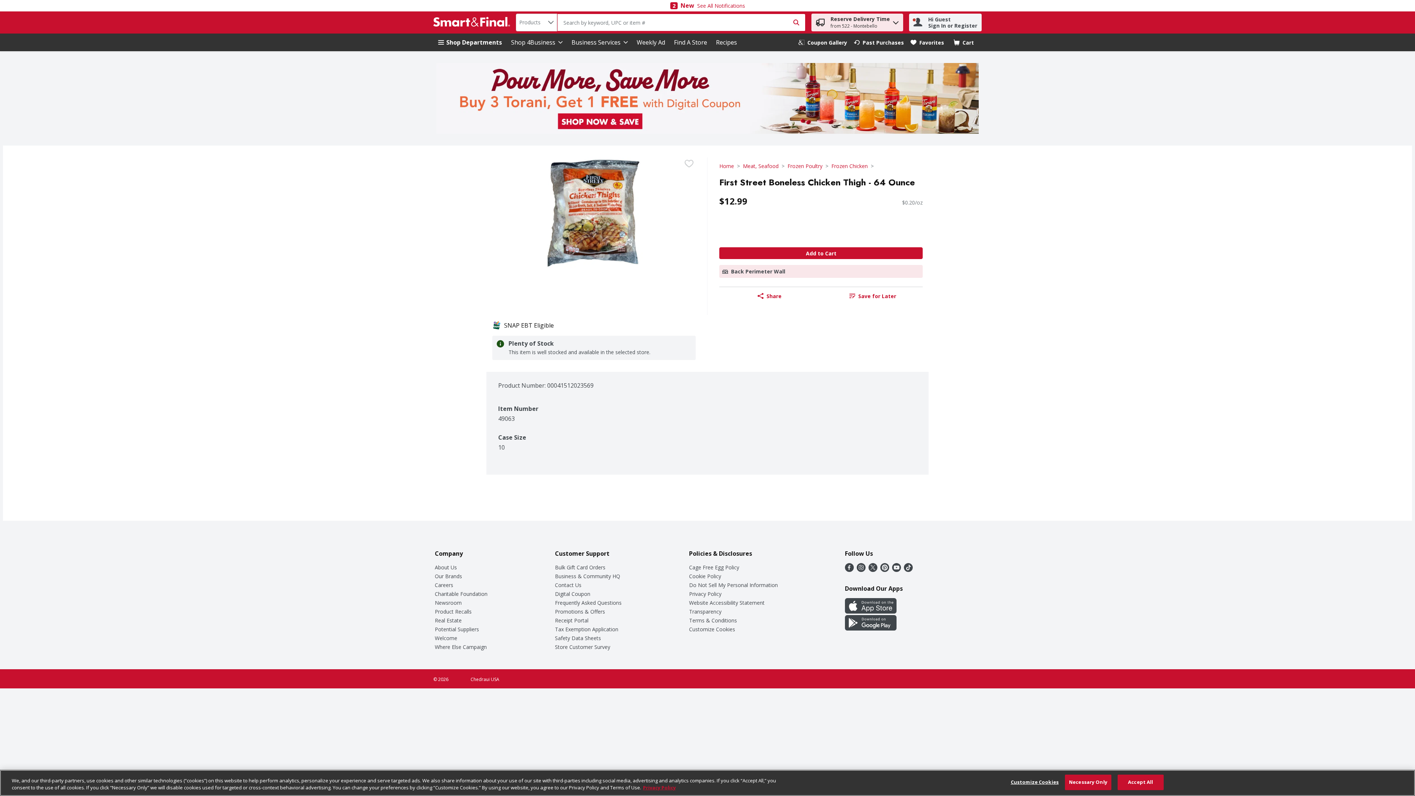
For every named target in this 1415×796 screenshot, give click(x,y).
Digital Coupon (572, 593)
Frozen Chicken (849, 166)
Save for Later (877, 296)
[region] (707, 783)
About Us (446, 567)
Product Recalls (453, 611)
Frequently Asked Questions (588, 602)
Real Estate (448, 620)
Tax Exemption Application (586, 629)
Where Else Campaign (461, 646)
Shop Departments (474, 42)
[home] (473, 22)
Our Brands (448, 576)
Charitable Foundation (461, 593)
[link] (822, 42)
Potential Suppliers (457, 629)
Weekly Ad (651, 42)
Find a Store (690, 42)
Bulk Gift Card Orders (580, 567)
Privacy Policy (705, 593)
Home (726, 166)
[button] (896, 21)
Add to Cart (821, 253)
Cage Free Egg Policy (714, 567)
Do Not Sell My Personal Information (733, 585)
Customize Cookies (712, 629)
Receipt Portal (571, 620)
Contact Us (568, 585)
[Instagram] (861, 570)
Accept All (1140, 782)
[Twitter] (873, 570)
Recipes (726, 42)
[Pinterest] (884, 570)
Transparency (705, 611)
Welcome (446, 638)
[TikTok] (908, 570)
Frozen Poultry (804, 166)
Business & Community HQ (587, 576)
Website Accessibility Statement (727, 602)
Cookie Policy (705, 576)
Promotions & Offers (580, 611)
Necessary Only (1088, 782)
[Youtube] (896, 570)
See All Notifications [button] (721, 5)
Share (774, 296)
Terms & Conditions (713, 620)
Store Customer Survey (582, 646)
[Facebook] (849, 570)
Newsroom (448, 602)
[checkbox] (689, 163)
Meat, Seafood (761, 166)
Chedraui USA (485, 679)
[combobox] (536, 22)
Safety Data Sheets (578, 638)
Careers (444, 585)
